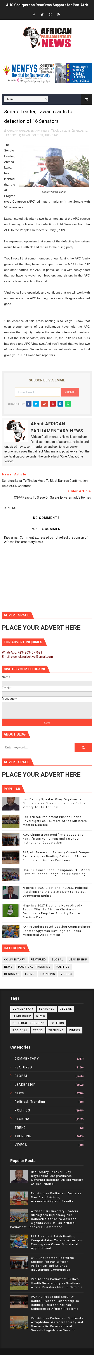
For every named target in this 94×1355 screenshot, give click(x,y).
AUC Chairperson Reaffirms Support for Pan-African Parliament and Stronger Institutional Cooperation (54, 838)
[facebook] (34, 15)
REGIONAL (11, 974)
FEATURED (38, 959)
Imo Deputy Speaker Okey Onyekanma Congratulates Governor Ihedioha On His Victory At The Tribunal (54, 803)
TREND (30, 974)
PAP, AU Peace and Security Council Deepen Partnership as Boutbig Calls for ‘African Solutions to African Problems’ (57, 856)
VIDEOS (66, 974)
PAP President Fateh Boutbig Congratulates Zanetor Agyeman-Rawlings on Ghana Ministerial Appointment (56, 930)
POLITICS (37, 135)
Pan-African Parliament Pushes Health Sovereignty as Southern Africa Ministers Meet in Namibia (55, 820)
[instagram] (50, 15)
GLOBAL (81, 130)
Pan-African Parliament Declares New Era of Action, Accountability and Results (56, 1197)
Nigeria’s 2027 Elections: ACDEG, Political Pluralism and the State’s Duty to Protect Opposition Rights (55, 891)
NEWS (26, 135)
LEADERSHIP (12, 135)
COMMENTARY (14, 959)
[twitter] (42, 15)
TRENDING (51, 135)
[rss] (59, 15)
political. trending (34, 966)
